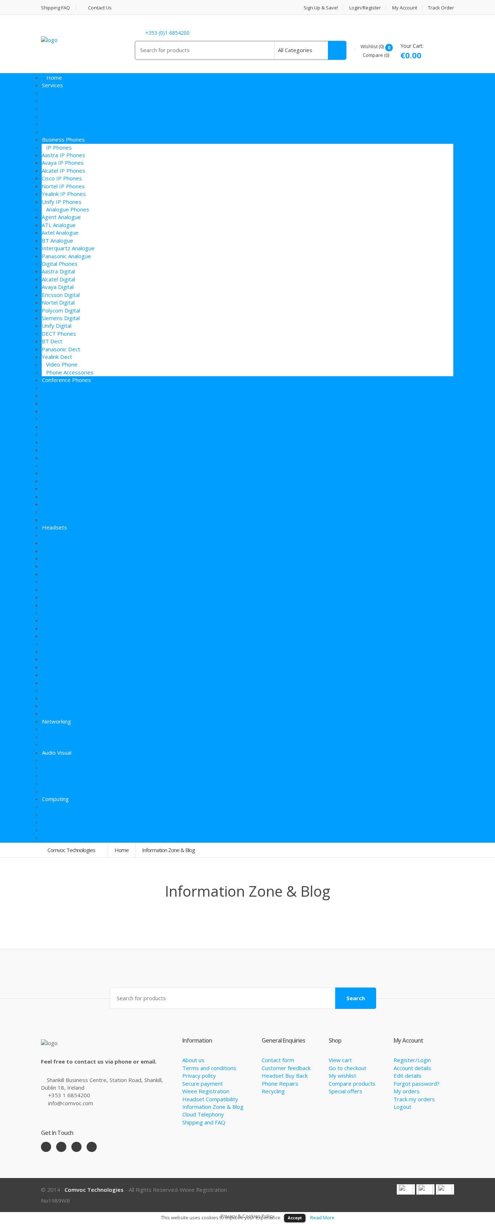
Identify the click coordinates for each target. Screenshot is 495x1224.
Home (122, 850)
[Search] (337, 50)
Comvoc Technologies (71, 850)
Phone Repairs (280, 1083)
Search (355, 998)
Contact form (278, 1060)
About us (193, 1060)
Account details (412, 1068)
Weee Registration (205, 1091)
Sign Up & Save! (321, 8)
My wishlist (342, 1075)
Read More (322, 1217)
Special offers (345, 1091)
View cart (340, 1060)
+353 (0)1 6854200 (167, 33)
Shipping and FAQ (203, 1122)
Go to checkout (347, 1068)
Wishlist (371, 46)
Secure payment (202, 1083)
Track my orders (414, 1099)
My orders (407, 1091)
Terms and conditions (209, 1068)
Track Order (441, 8)
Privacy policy (199, 1075)
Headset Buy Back (285, 1075)
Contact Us (99, 8)
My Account (404, 8)
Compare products (352, 1083)
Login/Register (365, 8)
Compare (375, 55)
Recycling (273, 1091)
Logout (402, 1106)
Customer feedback (286, 1068)
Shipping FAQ (55, 8)
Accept (295, 1217)
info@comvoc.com (70, 1103)
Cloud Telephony (203, 1114)
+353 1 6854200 (69, 1095)
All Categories (295, 50)
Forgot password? (417, 1083)
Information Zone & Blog (213, 1106)
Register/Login (412, 1060)
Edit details (407, 1075)
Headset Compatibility (210, 1099)
